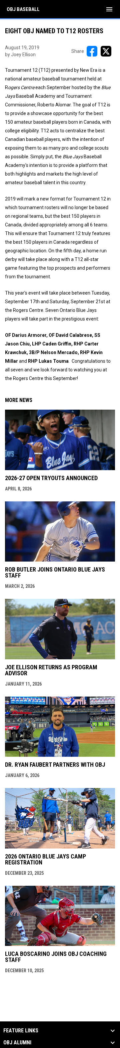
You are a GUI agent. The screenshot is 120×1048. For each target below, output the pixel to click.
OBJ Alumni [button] (17, 1042)
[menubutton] (109, 9)
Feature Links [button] (20, 1030)
